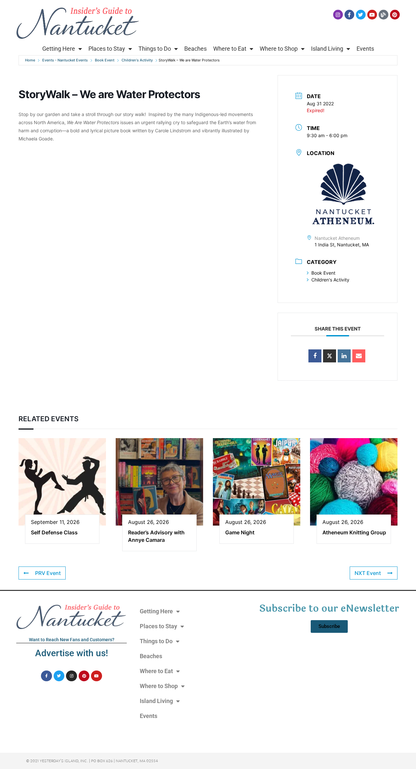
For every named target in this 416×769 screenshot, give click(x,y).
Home (30, 60)
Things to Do (154, 48)
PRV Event (48, 573)
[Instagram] (338, 15)
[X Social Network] (329, 355)
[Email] (358, 355)
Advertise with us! (71, 653)
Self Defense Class (54, 532)
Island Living (327, 48)
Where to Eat (229, 48)
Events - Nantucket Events (65, 60)
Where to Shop (279, 48)
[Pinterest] (395, 15)
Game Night (239, 532)
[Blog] (383, 15)
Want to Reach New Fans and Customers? (71, 639)
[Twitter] (361, 15)
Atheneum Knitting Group (354, 532)
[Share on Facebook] (314, 355)
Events (365, 48)
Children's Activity (137, 60)
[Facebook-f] (349, 15)
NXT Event (368, 573)
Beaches (195, 48)
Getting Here (58, 48)
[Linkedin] (344, 355)
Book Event (104, 60)
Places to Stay (106, 48)
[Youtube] (372, 15)
